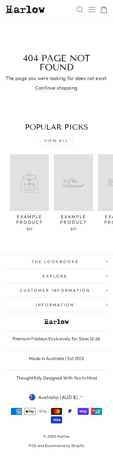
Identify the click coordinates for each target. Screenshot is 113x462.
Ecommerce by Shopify (64, 445)
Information (55, 304)
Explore (55, 276)
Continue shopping (56, 88)
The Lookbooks (55, 261)
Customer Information (55, 290)
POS (32, 445)
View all (56, 140)
